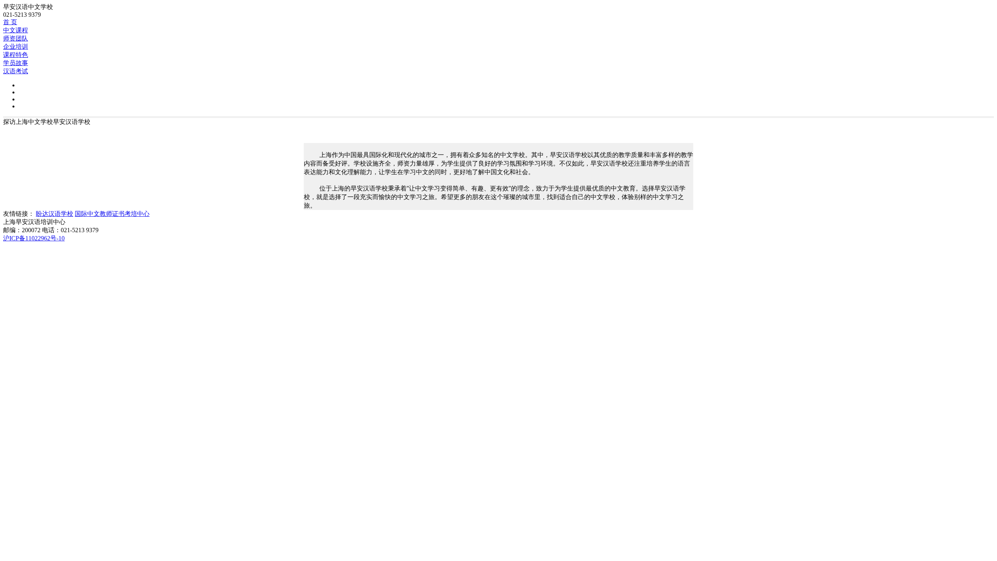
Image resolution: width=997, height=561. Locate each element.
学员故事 (15, 63)
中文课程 (15, 30)
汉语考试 (15, 71)
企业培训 (15, 46)
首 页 (10, 22)
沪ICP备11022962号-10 (34, 238)
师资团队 (15, 38)
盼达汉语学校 (54, 213)
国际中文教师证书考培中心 (112, 213)
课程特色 (15, 54)
